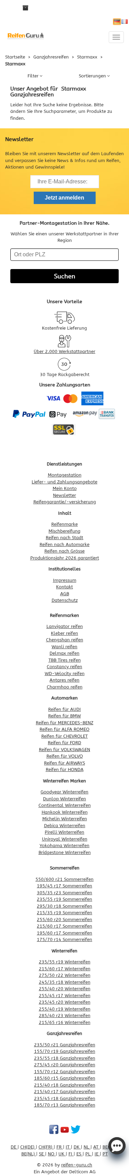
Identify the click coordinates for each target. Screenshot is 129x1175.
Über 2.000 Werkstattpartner (64, 351)
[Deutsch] (117, 21)
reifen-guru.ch (76, 1164)
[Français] (124, 21)
